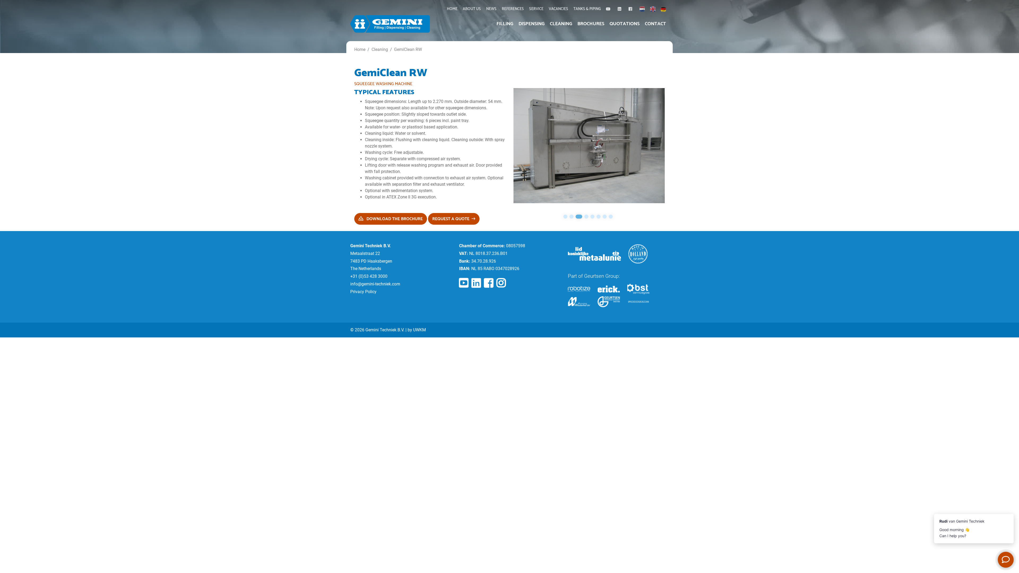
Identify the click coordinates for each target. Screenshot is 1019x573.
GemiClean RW (408, 49)
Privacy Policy (363, 291)
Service (536, 9)
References (513, 9)
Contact (655, 24)
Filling (504, 24)
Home (452, 9)
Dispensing (532, 24)
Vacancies (558, 9)
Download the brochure (394, 219)
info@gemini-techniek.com (375, 283)
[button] (565, 217)
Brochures (590, 24)
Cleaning (561, 24)
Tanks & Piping (587, 9)
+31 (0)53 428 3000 (368, 276)
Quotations (625, 24)
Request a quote (450, 219)
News (491, 9)
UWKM (419, 329)
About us (472, 9)
